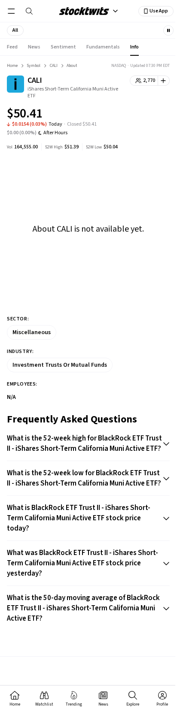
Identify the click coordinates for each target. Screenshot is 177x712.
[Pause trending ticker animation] (168, 30)
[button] (15, 30)
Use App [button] (159, 11)
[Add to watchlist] (164, 80)
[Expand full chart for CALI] (146, 115)
